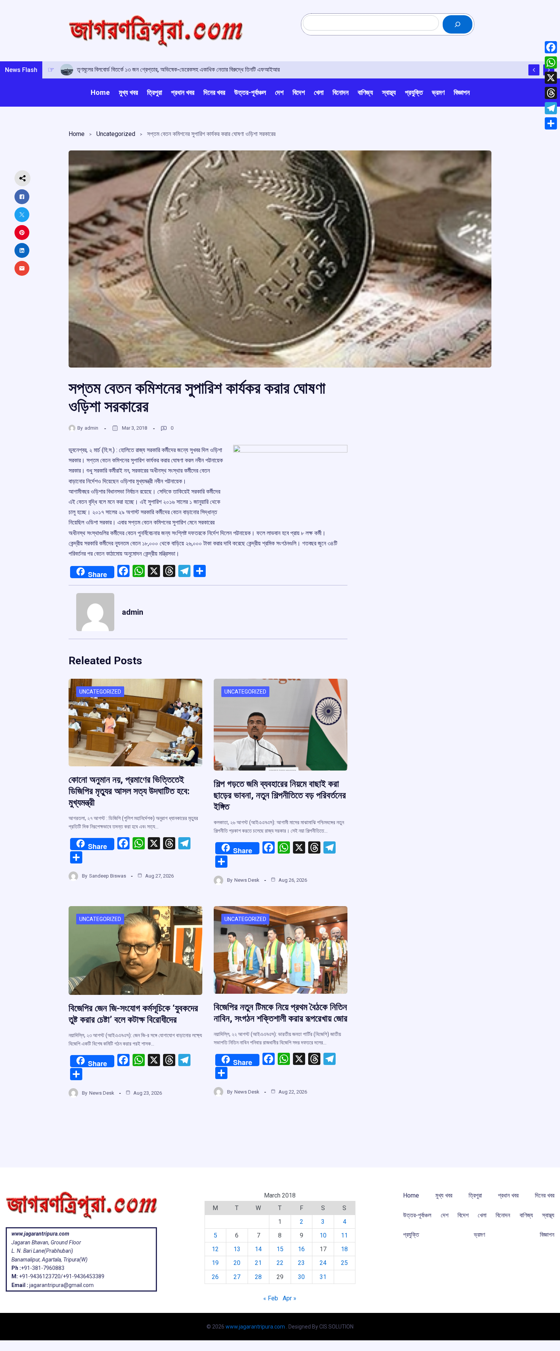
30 (301, 1277)
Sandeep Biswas (107, 876)
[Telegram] (550, 108)
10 (323, 1235)
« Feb (270, 1298)
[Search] (457, 24)
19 (215, 1262)
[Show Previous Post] (533, 69)
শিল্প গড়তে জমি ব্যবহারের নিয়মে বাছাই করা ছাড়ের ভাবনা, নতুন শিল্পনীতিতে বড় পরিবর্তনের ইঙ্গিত (280, 795)
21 (258, 1262)
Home (77, 133)
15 (280, 1249)
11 (344, 1235)
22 (280, 1262)
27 (237, 1277)
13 (237, 1249)
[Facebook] (550, 47)
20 (237, 1262)
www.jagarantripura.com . (256, 1327)
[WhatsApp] (550, 62)
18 (344, 1249)
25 (344, 1262)
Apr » (289, 1298)
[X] (550, 77)
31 (323, 1277)
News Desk (246, 880)
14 (258, 1249)
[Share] (550, 123)
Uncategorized (115, 133)
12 (215, 1249)
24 (323, 1262)
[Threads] (550, 93)
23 (301, 1262)
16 (301, 1249)
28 (258, 1277)
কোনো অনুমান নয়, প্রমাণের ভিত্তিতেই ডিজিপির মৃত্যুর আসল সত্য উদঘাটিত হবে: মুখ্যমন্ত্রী (129, 791)
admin (91, 428)
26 (215, 1277)
